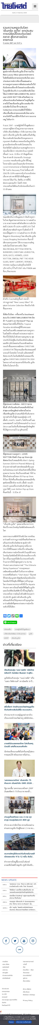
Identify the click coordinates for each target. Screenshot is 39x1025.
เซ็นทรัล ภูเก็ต (16, 638)
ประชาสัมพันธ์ (27, 975)
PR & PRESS (27, 989)
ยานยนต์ (4, 997)
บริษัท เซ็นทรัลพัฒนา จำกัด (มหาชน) (15, 634)
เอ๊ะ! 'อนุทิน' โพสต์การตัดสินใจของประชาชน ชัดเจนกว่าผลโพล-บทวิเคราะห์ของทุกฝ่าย (23, 908)
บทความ (5, 970)
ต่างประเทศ (5, 989)
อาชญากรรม (6, 991)
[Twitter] (15, 940)
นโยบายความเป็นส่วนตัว (23, 1022)
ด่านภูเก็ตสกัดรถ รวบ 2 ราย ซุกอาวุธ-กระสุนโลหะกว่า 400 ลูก (18, 818)
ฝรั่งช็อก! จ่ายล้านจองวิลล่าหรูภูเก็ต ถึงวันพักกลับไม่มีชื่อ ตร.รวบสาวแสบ (19, 709)
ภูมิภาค (25, 978)
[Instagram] (33, 940)
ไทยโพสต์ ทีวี (6, 1005)
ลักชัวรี (6, 638)
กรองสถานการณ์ (28, 962)
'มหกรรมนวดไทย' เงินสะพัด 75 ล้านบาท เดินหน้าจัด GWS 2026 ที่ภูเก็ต (19, 783)
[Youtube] (24, 940)
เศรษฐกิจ (5, 973)
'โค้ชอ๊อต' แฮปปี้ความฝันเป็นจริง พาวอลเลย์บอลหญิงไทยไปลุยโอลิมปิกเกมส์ (22, 891)
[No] (37, 1020)
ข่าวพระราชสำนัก (7, 975)
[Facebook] (6, 940)
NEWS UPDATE (9, 880)
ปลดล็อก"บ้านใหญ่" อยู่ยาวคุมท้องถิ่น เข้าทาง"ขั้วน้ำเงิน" (22, 897)
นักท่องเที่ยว (7, 629)
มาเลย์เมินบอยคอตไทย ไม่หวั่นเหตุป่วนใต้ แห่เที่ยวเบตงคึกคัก (18, 745)
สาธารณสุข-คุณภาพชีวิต (9, 1000)
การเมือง (5, 962)
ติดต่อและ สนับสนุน (29, 995)
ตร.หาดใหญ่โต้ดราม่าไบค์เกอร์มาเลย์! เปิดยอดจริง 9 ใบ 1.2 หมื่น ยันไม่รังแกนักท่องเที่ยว (19, 856)
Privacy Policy (28, 1000)
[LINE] (19, 949)
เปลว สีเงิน (5, 964)
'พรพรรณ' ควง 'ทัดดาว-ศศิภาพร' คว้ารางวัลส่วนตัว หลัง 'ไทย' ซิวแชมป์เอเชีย (23, 885)
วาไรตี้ (25, 964)
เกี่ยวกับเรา (26, 992)
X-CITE (4, 994)
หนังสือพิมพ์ (6, 978)
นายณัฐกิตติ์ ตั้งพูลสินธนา (22, 629)
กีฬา (24, 967)
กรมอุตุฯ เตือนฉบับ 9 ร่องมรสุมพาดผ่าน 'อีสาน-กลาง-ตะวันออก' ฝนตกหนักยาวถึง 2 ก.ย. (22, 902)
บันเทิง (4, 1003)
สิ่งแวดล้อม (26, 981)
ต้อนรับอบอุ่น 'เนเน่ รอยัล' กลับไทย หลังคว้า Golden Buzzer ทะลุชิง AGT (19, 672)
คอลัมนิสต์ (5, 967)
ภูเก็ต (30, 634)
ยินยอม (11, 1022)
